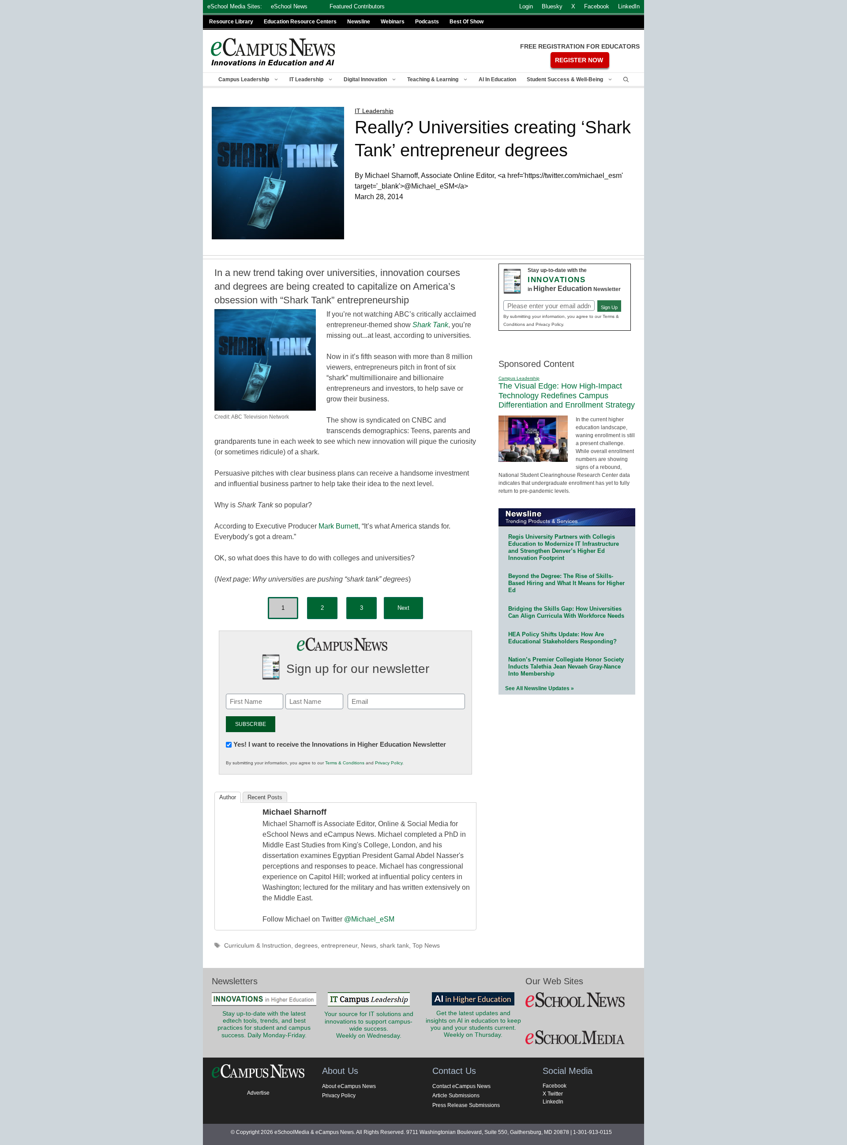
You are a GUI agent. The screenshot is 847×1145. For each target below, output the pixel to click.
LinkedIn (553, 1102)
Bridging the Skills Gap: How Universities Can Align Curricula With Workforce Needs (566, 612)
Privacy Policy (388, 762)
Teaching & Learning (432, 79)
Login (526, 6)
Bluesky (552, 6)
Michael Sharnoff (294, 812)
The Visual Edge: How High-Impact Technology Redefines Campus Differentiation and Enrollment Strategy (566, 395)
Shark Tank (430, 325)
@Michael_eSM (369, 919)
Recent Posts (264, 797)
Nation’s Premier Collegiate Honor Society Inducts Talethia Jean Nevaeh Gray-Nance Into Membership (566, 666)
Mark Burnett (338, 526)
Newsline (358, 22)
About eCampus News (349, 1086)
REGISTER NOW (579, 60)
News (368, 945)
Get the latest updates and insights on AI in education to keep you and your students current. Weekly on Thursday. (473, 1024)
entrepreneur (339, 945)
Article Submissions (456, 1095)
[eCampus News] (273, 52)
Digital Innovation (365, 79)
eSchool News (289, 6)
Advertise (258, 1093)
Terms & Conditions (344, 762)
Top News (426, 945)
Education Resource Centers (300, 22)
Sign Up (609, 307)
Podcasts (427, 22)
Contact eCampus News (461, 1086)
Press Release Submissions (466, 1105)
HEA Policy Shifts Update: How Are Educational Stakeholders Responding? (562, 638)
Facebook (554, 1086)
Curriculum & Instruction (257, 945)
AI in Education (497, 79)
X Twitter (553, 1094)
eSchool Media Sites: (234, 6)
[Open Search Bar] (626, 79)
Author (227, 797)
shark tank (394, 945)
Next (403, 608)
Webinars (393, 22)
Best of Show (466, 22)
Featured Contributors (357, 6)
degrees (306, 945)
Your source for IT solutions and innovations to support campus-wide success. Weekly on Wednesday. (368, 1025)
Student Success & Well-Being (565, 79)
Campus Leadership (243, 79)
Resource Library (231, 22)
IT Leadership (306, 79)
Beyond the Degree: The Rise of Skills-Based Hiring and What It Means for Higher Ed (566, 583)
